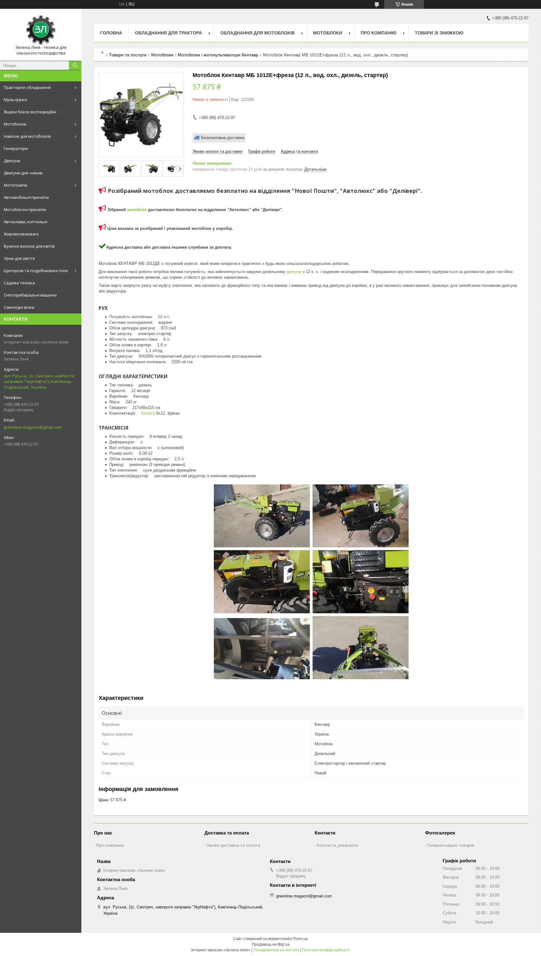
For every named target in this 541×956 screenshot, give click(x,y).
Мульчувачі (15, 99)
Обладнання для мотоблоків (257, 32)
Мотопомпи (15, 185)
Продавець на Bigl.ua (271, 944)
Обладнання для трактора (168, 32)
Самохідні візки (19, 307)
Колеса (148, 413)
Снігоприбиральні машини (30, 295)
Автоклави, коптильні (25, 222)
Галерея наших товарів (450, 845)
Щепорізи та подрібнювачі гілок (36, 270)
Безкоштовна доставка (222, 137)
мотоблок (137, 209)
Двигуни (12, 160)
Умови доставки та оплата (233, 845)
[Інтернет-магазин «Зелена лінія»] (41, 29)
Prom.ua (300, 939)
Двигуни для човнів (23, 173)
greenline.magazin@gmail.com (33, 427)
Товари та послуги (128, 54)
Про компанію (378, 32)
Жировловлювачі (21, 234)
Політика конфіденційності (326, 950)
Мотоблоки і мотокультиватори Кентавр (218, 54)
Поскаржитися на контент (276, 950)
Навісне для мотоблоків (27, 136)
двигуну (293, 271)
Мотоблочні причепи (25, 209)
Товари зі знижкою (439, 32)
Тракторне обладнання (27, 87)
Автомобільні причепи (26, 197)
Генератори (16, 148)
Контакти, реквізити (337, 845)
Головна (111, 32)
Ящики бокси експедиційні (30, 112)
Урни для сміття (19, 258)
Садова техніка (19, 283)
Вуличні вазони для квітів (29, 246)
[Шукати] (75, 65)
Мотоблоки (15, 124)
